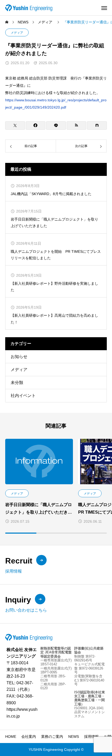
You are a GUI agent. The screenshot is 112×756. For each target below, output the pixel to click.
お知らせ (19, 356)
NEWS (73, 736)
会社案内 (28, 736)
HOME (10, 736)
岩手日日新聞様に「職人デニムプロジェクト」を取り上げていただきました (54, 222)
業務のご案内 (52, 736)
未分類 (17, 382)
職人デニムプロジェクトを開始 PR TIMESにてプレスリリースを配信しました (56, 254)
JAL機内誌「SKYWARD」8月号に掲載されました (51, 194)
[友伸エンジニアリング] (28, 7)
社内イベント (23, 395)
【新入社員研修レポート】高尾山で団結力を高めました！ (54, 318)
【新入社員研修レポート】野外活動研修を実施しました (54, 286)
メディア (17, 33)
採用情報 (91, 736)
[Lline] (56, 125)
